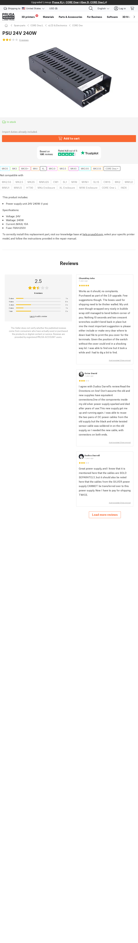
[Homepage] (7, 25)
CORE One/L (36, 25)
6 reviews (24, 40)
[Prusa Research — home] (8, 16)
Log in (32, 316)
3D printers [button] (30, 16)
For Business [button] (94, 16)
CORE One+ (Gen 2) (77, 2)
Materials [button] (48, 16)
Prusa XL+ (58, 2)
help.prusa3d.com (92, 234)
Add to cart (72, 138)
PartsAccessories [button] (70, 16)
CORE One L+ (98, 2)
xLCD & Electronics (57, 25)
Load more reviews (105, 514)
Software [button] (112, 16)
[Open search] (91, 8)
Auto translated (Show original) (120, 360)
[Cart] (132, 8)
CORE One (77, 25)
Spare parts (19, 25)
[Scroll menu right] (134, 17)
